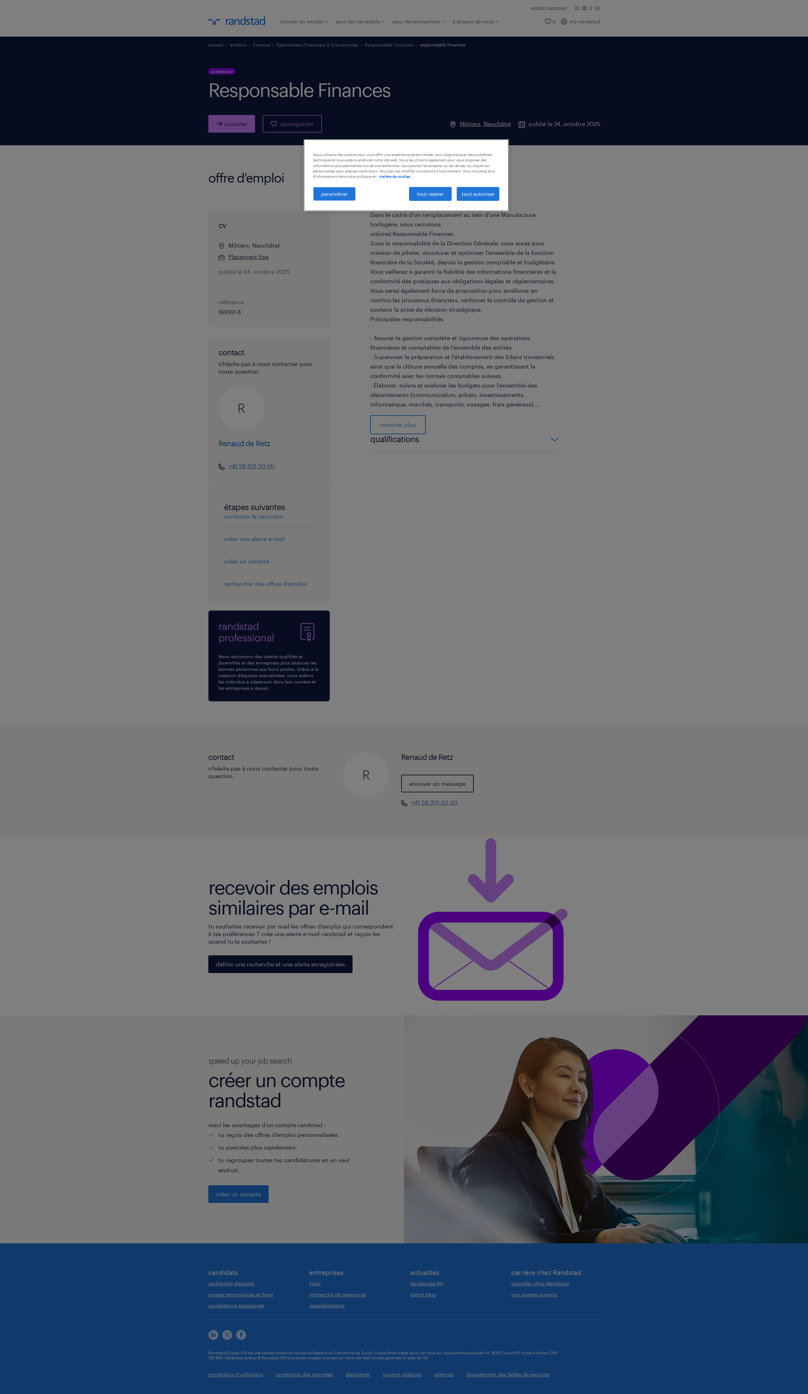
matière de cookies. (395, 176)
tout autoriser (478, 194)
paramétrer (334, 194)
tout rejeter (430, 194)
